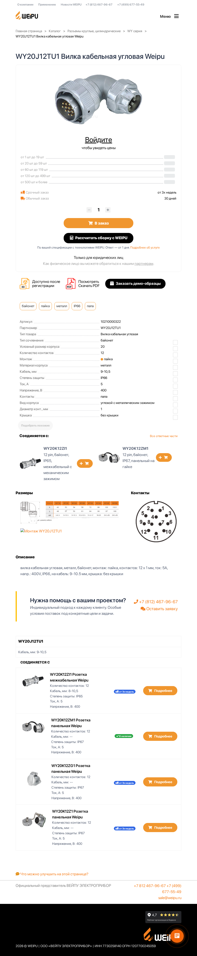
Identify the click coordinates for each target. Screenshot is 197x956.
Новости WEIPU (71, 4)
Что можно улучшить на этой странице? (53, 874)
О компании (25, 4)
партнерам (144, 263)
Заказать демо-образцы (138, 283)
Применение (47, 4)
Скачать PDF (88, 285)
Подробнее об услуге (145, 247)
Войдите (98, 139)
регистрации (43, 285)
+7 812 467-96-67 (150, 885)
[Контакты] (156, 521)
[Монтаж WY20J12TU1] (41, 531)
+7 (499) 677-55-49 (130, 4)
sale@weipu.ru (169, 897)
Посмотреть (88, 281)
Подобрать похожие (35, 425)
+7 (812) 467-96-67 (99, 4)
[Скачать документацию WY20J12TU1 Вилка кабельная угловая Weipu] (72, 283)
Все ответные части (164, 436)
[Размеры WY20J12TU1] (69, 512)
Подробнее (163, 691)
